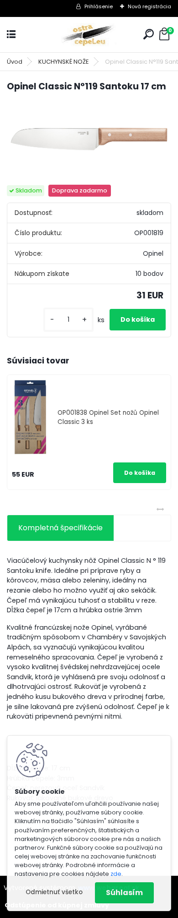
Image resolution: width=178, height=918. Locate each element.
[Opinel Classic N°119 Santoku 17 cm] (89, 139)
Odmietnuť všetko (54, 892)
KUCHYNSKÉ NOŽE (63, 61)
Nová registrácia (149, 6)
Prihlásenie (98, 6)
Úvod (14, 61)
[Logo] (89, 34)
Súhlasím (124, 892)
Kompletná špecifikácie (60, 527)
